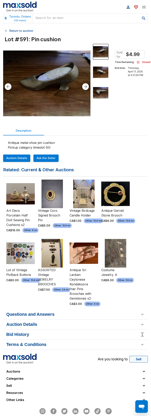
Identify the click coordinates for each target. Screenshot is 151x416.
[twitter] (64, 411)
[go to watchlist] (136, 7)
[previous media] (8, 86)
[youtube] (86, 411)
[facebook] (53, 411)
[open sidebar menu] (144, 7)
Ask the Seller (46, 158)
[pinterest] (108, 411)
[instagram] (42, 411)
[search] (144, 18)
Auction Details (16, 158)
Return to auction (21, 30)
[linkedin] (75, 411)
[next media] (85, 86)
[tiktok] (97, 411)
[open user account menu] (128, 7)
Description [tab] (23, 130)
